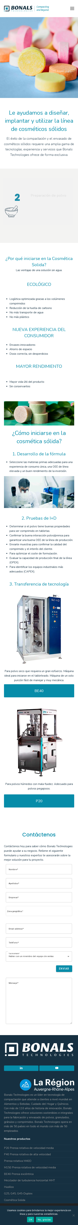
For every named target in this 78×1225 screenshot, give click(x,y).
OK (30, 1219)
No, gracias (44, 1219)
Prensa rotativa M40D (17, 1161)
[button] (72, 8)
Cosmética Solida (14, 1200)
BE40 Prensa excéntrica (19, 1174)
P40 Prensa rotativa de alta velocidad (27, 1154)
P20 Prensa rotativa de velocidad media (29, 1148)
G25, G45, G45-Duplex (18, 1193)
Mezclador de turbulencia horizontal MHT (29, 1180)
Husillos (9, 1187)
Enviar (64, 968)
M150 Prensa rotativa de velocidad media (30, 1167)
